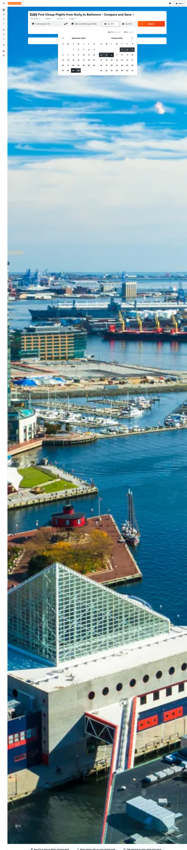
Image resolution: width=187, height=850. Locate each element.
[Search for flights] (3, 10)
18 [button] (89, 60)
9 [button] (78, 55)
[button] (3, 3)
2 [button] (78, 50)
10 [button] (84, 55)
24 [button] (84, 65)
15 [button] (73, 60)
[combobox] (35, 19)
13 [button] (63, 60)
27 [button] (63, 70)
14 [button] (68, 60)
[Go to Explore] (3, 34)
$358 (33, 14)
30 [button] (78, 70)
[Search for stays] (3, 14)
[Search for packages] (3, 23)
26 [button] (94, 65)
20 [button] (63, 65)
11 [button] (88, 55)
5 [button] (94, 50)
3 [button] (83, 50)
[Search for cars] (3, 19)
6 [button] (62, 55)
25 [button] (89, 65)
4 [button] (88, 50)
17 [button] (83, 60)
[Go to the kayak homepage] (14, 3)
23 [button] (78, 65)
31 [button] (132, 70)
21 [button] (68, 65)
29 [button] (73, 70)
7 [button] (68, 55)
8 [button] (73, 55)
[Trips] (3, 45)
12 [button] (94, 55)
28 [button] (68, 70)
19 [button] (94, 60)
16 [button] (78, 60)
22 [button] (73, 65)
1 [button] (73, 50)
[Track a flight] (3, 39)
